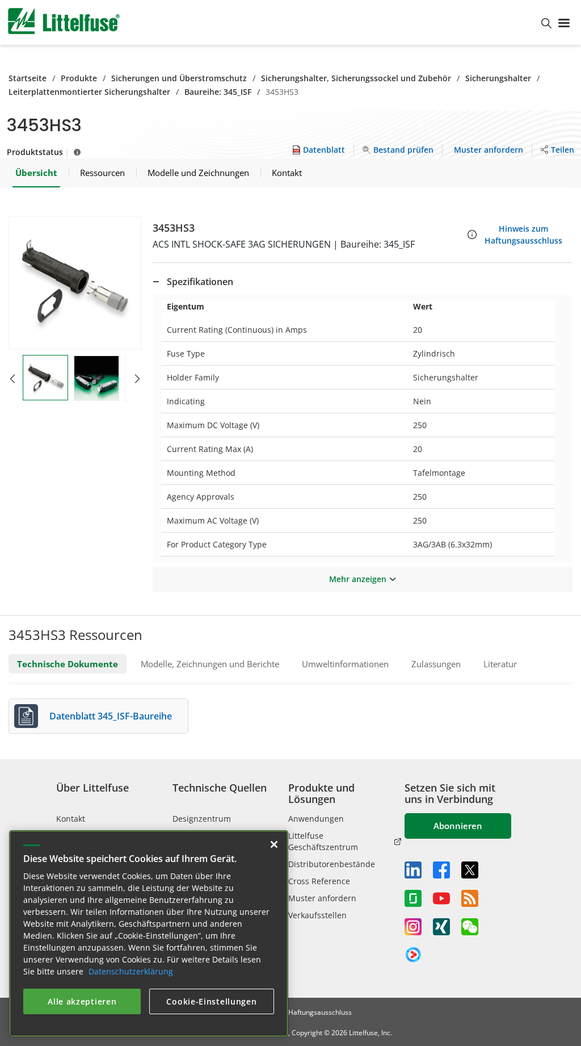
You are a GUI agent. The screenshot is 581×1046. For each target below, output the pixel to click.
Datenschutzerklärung (131, 971)
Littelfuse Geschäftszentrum (323, 841)
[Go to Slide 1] (45, 377)
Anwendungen (316, 818)
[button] (75, 283)
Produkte (79, 78)
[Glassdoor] (413, 898)
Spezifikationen (200, 281)
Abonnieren (457, 825)
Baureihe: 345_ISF (217, 91)
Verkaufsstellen (317, 915)
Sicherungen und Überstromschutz (179, 78)
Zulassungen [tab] (436, 664)
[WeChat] (469, 926)
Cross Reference (319, 881)
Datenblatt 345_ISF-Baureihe (110, 716)
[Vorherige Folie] (12, 379)
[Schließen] (274, 844)
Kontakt (70, 818)
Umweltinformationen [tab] (345, 664)
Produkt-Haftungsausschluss (307, 1012)
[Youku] (413, 955)
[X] (469, 869)
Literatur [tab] (500, 664)
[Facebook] (441, 869)
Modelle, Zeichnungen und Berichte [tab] (210, 664)
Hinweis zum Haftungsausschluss (523, 234)
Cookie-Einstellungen (211, 1001)
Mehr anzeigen (357, 579)
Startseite (28, 78)
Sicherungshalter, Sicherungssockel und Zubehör (356, 78)
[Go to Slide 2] (96, 378)
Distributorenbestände (331, 864)
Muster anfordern (322, 898)
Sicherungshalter (498, 78)
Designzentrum (201, 818)
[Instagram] (413, 926)
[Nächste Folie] (137, 379)
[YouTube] (441, 898)
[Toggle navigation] (566, 22)
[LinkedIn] (413, 869)
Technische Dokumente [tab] (67, 664)
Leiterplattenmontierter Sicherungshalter (89, 91)
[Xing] (441, 926)
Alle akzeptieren (82, 1001)
